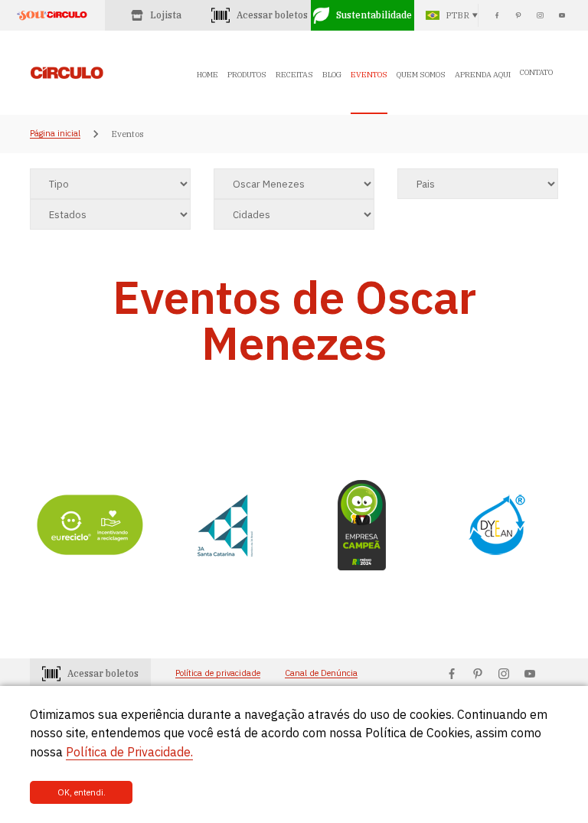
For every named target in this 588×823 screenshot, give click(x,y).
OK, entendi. (81, 792)
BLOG (331, 75)
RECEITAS (294, 75)
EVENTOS (369, 75)
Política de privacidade (217, 673)
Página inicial (55, 134)
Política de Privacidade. (129, 751)
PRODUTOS (246, 75)
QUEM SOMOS (421, 75)
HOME (207, 75)
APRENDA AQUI (483, 75)
